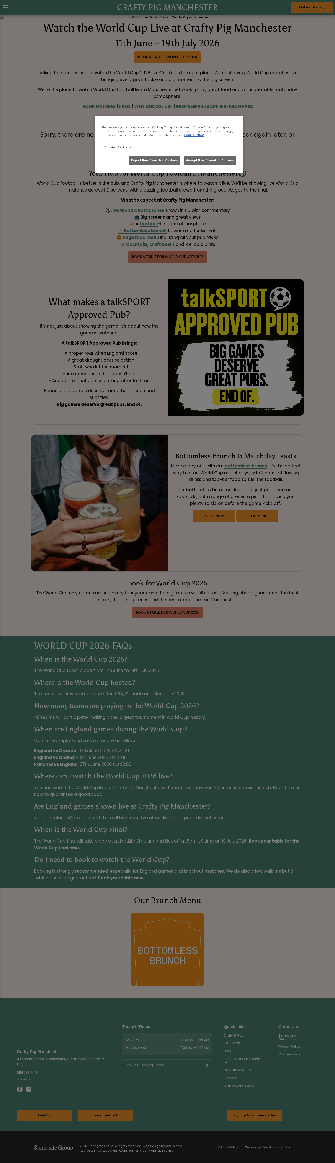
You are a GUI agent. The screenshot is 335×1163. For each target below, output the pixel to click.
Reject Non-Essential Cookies (154, 160)
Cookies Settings (117, 147)
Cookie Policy (194, 135)
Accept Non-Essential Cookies (210, 160)
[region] (169, 144)
